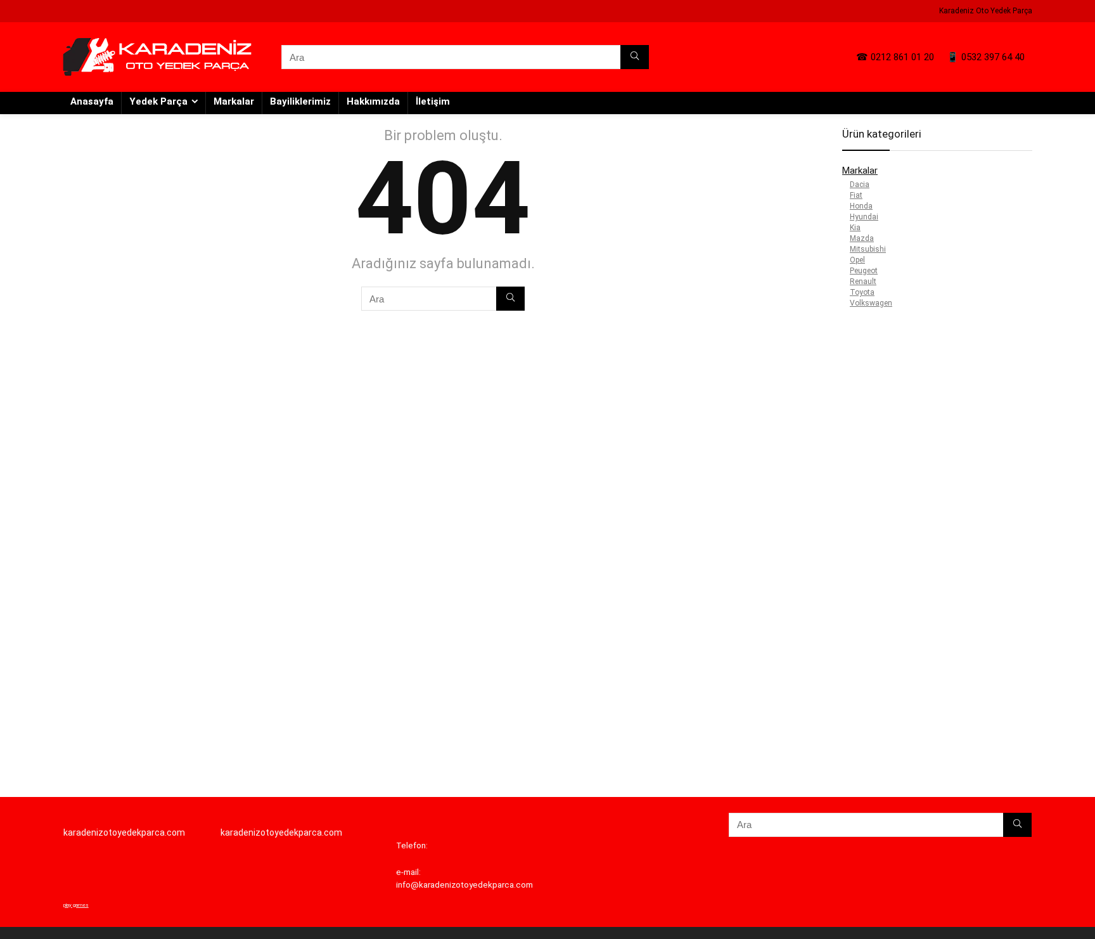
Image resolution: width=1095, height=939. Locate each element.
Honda (861, 206)
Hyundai (864, 216)
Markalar (234, 101)
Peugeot (864, 270)
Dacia (859, 184)
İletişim (433, 101)
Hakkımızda (373, 101)
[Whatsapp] (22, 447)
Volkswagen (871, 303)
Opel (857, 260)
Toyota (862, 292)
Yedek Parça (158, 101)
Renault (863, 281)
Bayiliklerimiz (300, 101)
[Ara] (634, 57)
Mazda (862, 238)
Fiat (856, 195)
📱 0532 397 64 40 (986, 57)
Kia (855, 227)
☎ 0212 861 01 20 (895, 57)
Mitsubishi (868, 249)
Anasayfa (91, 101)
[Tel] (22, 492)
